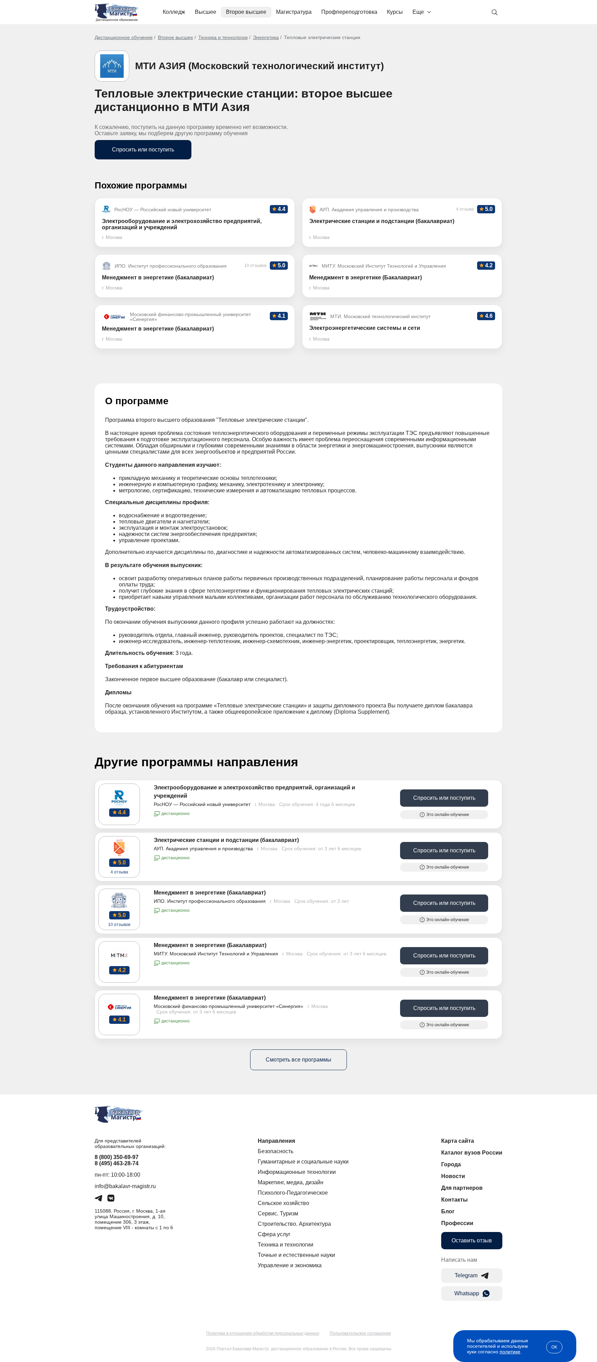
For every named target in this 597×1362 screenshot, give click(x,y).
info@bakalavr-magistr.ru (125, 1186)
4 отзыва (119, 872)
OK (554, 1347)
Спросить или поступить (143, 149)
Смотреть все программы (298, 1060)
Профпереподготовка (349, 12)
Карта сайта (457, 1141)
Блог (448, 1211)
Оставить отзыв (472, 1240)
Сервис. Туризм (278, 1213)
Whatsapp (466, 1293)
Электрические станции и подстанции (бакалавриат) (226, 840)
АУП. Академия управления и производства (203, 848)
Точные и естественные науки (296, 1255)
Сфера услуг (274, 1234)
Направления (276, 1141)
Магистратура (294, 12)
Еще (418, 12)
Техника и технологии (223, 37)
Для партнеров (462, 1188)
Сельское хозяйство (283, 1203)
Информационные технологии (297, 1172)
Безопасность (275, 1151)
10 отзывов (119, 924)
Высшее (205, 12)
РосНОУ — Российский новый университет (202, 804)
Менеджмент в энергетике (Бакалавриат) (210, 945)
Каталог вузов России (471, 1153)
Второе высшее (246, 12)
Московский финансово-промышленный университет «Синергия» (228, 1006)
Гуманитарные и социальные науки (303, 1162)
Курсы (395, 12)
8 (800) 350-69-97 (117, 1157)
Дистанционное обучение (124, 37)
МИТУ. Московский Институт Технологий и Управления (216, 953)
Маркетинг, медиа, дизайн (290, 1182)
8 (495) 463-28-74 (117, 1163)
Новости (453, 1176)
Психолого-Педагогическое (293, 1193)
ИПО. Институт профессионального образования (210, 901)
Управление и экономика (290, 1265)
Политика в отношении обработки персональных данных (262, 1333)
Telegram (466, 1275)
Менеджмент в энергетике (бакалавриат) (210, 893)
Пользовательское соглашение (360, 1333)
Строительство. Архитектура (294, 1224)
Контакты (454, 1200)
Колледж (174, 12)
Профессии (457, 1223)
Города (451, 1164)
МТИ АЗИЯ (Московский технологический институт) (259, 66)
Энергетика (266, 37)
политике (510, 1351)
